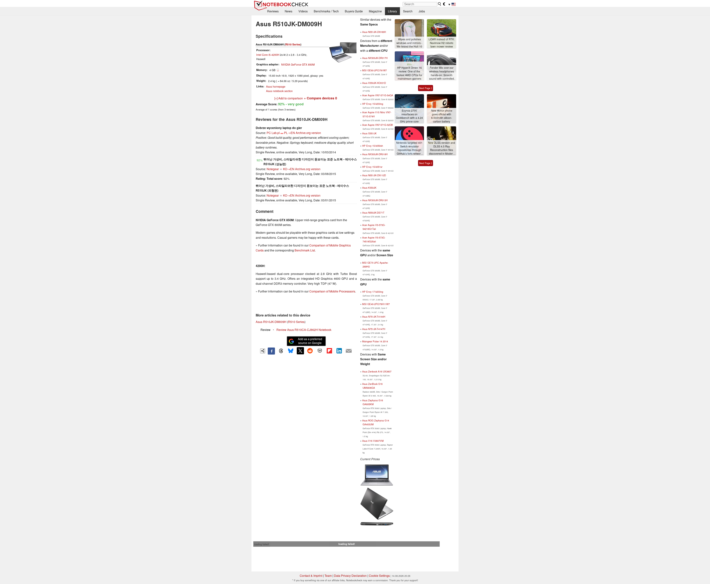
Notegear (273, 169)
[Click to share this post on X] (300, 350)
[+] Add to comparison (288, 98)
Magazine (375, 11)
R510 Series (292, 44)
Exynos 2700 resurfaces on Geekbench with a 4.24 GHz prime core (409, 116)
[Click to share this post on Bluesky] (290, 351)
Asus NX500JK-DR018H (375, 154)
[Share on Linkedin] (339, 350)
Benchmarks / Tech (326, 11)
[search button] (439, 4)
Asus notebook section (279, 91)
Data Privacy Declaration (350, 575)
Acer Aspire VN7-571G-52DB (377, 125)
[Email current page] (348, 351)
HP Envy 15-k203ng (372, 103)
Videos (303, 11)
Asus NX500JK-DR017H (375, 58)
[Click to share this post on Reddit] (310, 350)
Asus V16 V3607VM (373, 440)
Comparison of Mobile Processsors (332, 291)
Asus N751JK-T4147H (373, 329)
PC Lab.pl (273, 133)
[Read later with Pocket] (319, 350)
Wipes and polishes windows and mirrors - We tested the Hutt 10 (409, 43)
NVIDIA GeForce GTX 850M (298, 64)
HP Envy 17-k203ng (372, 291)
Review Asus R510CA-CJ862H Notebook (303, 330)
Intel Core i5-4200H (267, 55)
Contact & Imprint (311, 575)
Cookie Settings (379, 575)
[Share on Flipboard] (329, 350)
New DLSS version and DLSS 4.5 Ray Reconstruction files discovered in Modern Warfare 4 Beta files (441, 148)
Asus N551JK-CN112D (374, 175)
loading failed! (261, 544)
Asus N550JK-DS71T (373, 212)
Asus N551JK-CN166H (374, 32)
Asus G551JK (369, 133)
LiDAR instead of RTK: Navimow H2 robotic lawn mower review (442, 43)
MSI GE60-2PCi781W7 (374, 70)
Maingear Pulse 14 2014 (375, 341)
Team (328, 575)
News (288, 11)
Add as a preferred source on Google (310, 341)
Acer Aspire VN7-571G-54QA (377, 95)
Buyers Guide (354, 11)
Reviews (273, 11)
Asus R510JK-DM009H (271, 322)
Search (408, 11)
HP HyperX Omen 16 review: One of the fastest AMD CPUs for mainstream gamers (409, 73)
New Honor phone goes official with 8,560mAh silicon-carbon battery (441, 116)
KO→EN (288, 169)
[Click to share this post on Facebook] (271, 351)
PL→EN (289, 133)
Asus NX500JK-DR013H (375, 200)
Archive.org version (308, 133)
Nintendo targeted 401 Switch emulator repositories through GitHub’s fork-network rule (409, 148)
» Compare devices (320, 98)
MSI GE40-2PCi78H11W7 (376, 304)
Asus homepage (275, 86)
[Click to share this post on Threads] (281, 351)
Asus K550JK (369, 187)
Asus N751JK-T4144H (373, 316)
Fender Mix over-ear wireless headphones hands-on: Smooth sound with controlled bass (441, 73)
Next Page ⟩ (425, 88)
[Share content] (262, 350)
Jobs (422, 11)
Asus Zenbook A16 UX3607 (376, 371)
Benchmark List (305, 250)
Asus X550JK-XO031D (374, 83)
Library (392, 11)
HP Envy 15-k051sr (372, 166)
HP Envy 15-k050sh (372, 145)
